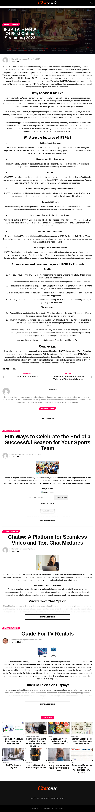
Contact (45, 798)
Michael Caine (17, 642)
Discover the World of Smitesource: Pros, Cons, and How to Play (51, 340)
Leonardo (15, 61)
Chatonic (34, 798)
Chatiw (10, 589)
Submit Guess (61, 497)
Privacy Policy (57, 798)
